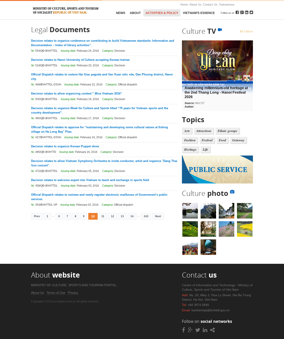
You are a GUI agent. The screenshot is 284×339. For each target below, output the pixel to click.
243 (146, 216)
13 (122, 216)
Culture (200, 31)
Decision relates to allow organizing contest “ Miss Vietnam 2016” (76, 93)
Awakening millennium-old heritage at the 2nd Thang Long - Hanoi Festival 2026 (216, 92)
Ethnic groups (227, 130)
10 (93, 216)
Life (205, 149)
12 (112, 216)
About (135, 13)
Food (222, 140)
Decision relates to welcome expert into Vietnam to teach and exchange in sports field (90, 180)
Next (158, 216)
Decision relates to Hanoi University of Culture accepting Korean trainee (80, 59)
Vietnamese (226, 4)
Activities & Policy (162, 13)
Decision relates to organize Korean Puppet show (65, 146)
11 (102, 216)
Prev (37, 216)
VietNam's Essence (199, 13)
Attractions (203, 130)
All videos (246, 31)
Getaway (238, 140)
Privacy (73, 292)
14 (132, 216)
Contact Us (210, 4)
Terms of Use (56, 292)
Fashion (189, 140)
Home (184, 4)
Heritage (190, 149)
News (120, 13)
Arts (187, 130)
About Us (195, 4)
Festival (207, 140)
